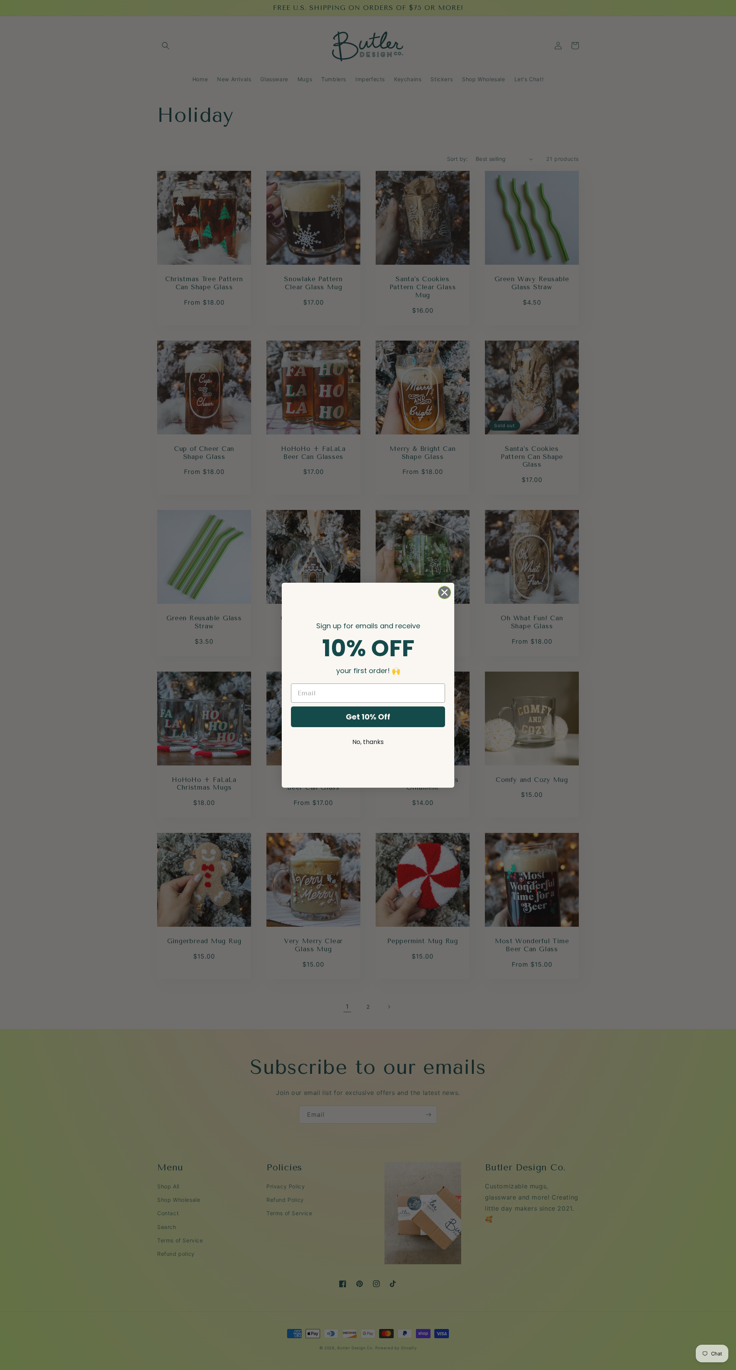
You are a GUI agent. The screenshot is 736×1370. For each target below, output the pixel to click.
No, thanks (368, 741)
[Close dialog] (444, 592)
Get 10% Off (368, 716)
